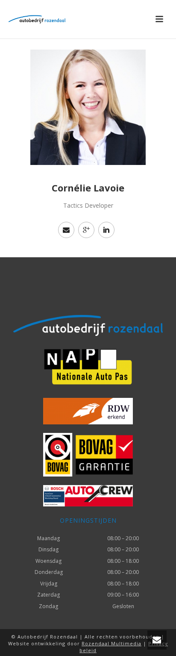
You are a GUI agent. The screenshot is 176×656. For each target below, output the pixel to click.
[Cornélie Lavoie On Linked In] (106, 230)
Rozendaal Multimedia (111, 643)
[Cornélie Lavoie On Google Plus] (86, 230)
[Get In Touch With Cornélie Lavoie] (66, 230)
